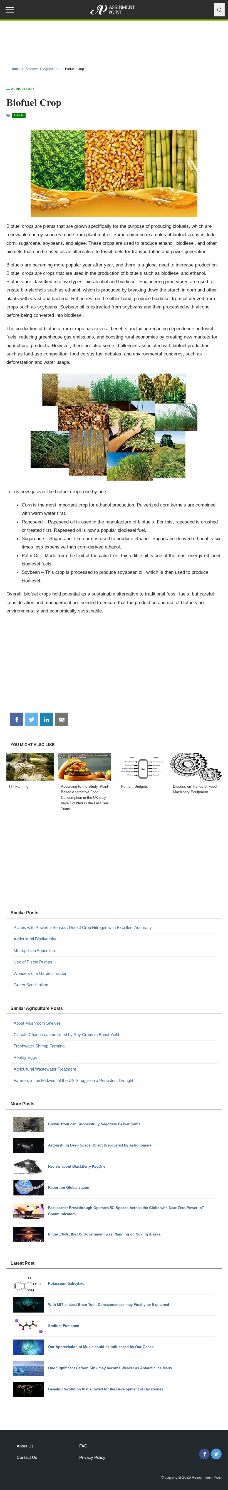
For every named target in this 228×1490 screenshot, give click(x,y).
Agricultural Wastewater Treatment (45, 1069)
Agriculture (22, 89)
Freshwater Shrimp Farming (39, 1046)
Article (19, 115)
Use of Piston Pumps (33, 962)
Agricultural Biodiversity (35, 938)
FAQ (83, 1446)
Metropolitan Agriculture (35, 950)
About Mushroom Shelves (37, 1023)
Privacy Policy (92, 1457)
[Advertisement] (114, 41)
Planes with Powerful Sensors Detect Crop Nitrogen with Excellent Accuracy (83, 927)
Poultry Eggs (25, 1057)
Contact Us (27, 1457)
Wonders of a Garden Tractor (40, 973)
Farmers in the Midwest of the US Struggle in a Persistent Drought (73, 1080)
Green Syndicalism (31, 984)
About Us (25, 1446)
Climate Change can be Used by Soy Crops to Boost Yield (66, 1034)
